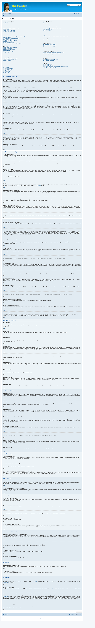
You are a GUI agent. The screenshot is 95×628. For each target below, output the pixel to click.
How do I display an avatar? (7, 41)
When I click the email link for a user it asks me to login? (12, 43)
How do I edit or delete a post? (8, 48)
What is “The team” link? (47, 30)
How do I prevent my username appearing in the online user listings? (14, 36)
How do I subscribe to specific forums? (49, 54)
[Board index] (17, 7)
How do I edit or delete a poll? (8, 52)
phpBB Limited (34, 581)
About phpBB (5, 582)
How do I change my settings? (8, 35)
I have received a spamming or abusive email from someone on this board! (55, 36)
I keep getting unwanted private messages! (50, 35)
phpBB (39, 185)
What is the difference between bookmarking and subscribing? (53, 52)
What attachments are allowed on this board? (50, 59)
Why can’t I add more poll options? (8, 51)
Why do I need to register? (7, 22)
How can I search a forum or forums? (49, 44)
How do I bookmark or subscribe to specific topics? (51, 53)
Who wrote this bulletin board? (48, 64)
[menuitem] (9, 14)
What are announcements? (7, 69)
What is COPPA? (5, 23)
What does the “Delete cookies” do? (9, 31)
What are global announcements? (8, 68)
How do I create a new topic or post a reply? (10, 47)
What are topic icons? (6, 72)
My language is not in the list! (7, 39)
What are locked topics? (7, 71)
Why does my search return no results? (49, 45)
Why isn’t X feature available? (48, 65)
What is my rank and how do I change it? (9, 42)
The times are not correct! (7, 37)
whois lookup (5, 596)
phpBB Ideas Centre (53, 588)
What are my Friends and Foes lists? (49, 39)
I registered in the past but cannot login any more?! (11, 28)
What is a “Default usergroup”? (48, 29)
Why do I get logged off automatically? (9, 30)
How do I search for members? (48, 47)
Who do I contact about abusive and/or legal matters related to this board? (55, 66)
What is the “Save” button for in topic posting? (10, 58)
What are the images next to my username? (10, 40)
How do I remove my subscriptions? (49, 55)
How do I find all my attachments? (48, 60)
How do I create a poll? (6, 50)
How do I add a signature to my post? (9, 49)
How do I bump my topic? (7, 60)
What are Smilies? (6, 66)
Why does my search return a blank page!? (50, 46)
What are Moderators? (46, 23)
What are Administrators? (47, 22)
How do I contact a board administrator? (49, 67)
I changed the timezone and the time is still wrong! (11, 38)
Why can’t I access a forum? (7, 53)
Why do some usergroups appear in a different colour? (52, 28)
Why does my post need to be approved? (10, 59)
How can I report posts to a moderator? (9, 57)
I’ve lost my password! (6, 29)
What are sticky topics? (7, 70)
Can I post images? (6, 67)
